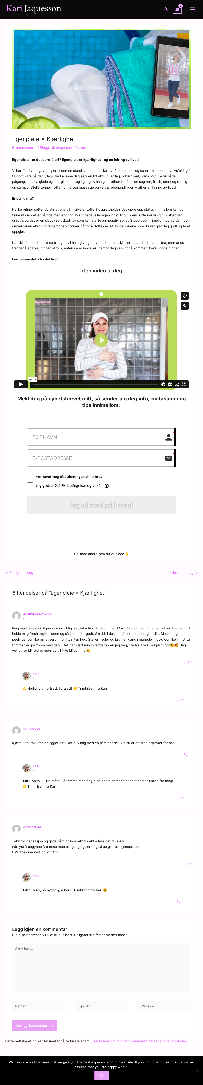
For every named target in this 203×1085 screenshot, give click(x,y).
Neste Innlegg (184, 573)
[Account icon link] (165, 9)
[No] (196, 1070)
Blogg (44, 148)
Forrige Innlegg (19, 573)
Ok (102, 1075)
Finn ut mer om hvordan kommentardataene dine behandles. (139, 1041)
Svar (187, 662)
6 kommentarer (24, 148)
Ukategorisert (61, 148)
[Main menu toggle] (192, 9)
